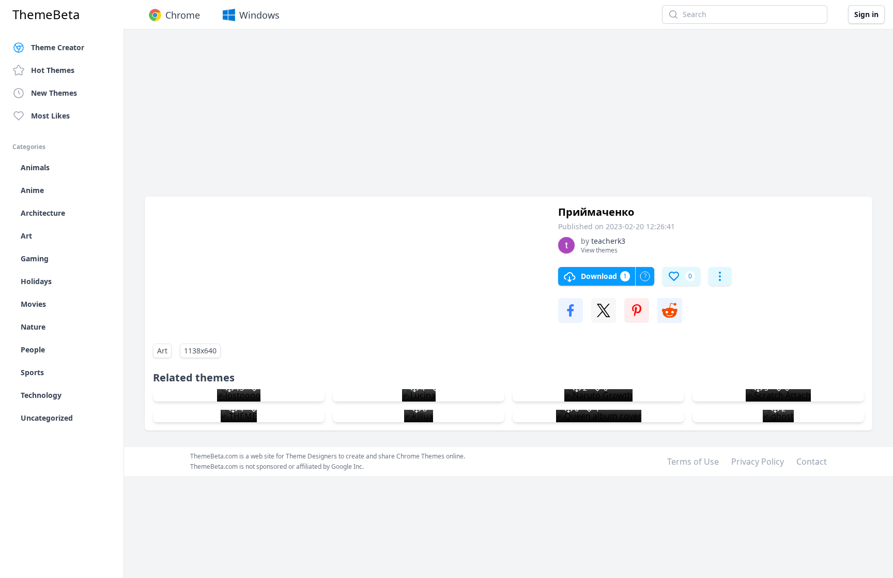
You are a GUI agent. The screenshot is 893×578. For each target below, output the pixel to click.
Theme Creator (57, 47)
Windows (259, 15)
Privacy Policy (757, 461)
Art (162, 350)
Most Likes (50, 116)
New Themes (54, 93)
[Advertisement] (455, 118)
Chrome (182, 15)
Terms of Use (693, 461)
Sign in (866, 14)
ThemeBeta (46, 14)
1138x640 (200, 350)
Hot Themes (52, 70)
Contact (811, 461)
